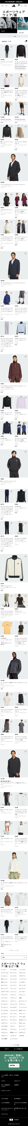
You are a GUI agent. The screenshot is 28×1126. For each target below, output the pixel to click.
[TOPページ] (13, 6)
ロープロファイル (14, 1007)
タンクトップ (23, 1001)
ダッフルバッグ (14, 1020)
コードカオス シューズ (14, 970)
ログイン (7, 1049)
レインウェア (14, 1039)
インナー (3, 969)
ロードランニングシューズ (14, 973)
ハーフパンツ (23, 979)
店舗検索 (16, 1085)
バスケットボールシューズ (14, 998)
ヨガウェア (22, 1032)
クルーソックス (23, 1014)
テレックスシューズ (14, 1014)
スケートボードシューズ (23, 985)
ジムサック (13, 1035)
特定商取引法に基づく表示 (20, 1109)
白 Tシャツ (22, 1026)
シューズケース (23, 970)
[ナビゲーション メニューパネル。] (2, 6)
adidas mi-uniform (5, 1090)
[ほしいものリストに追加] (11, 47)
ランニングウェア (14, 979)
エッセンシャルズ (5, 976)
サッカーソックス (5, 1017)
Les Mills (21, 1035)
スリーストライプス (5, 998)
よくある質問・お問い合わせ (7, 1076)
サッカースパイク (5, 1004)
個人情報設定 (17, 1098)
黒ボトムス (4, 982)
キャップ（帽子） (14, 1017)
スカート (12, 1026)
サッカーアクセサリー (5, 1014)
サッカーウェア (5, 1007)
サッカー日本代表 (5, 1011)
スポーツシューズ (5, 1001)
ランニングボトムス (14, 982)
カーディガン (5, 973)
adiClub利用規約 (5, 1102)
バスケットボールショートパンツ (14, 1001)
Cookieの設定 (4, 1098)
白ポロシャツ (23, 1020)
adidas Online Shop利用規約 (20, 1103)
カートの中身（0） (18, 1049)
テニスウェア (14, 1010)
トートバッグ (23, 1007)
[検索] (22, 6)
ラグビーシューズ (23, 976)
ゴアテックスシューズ (23, 973)
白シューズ (4, 988)
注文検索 (16, 1075)
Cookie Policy (4, 1114)
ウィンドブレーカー (23, 1029)
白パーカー (4, 985)
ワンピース (13, 1029)
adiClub (3, 1080)
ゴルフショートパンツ (5, 1033)
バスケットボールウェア (14, 995)
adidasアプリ (17, 1080)
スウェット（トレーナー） (22, 995)
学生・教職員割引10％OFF (5, 1085)
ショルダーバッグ (23, 982)
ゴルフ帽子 (4, 1039)
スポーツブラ (5, 991)
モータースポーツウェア (23, 989)
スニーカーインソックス (23, 992)
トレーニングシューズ (14, 992)
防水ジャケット (23, 1011)
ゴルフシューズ (5, 1020)
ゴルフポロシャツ (5, 1026)
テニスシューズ (23, 1004)
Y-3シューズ (13, 1004)
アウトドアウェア (5, 995)
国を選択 (16, 1119)
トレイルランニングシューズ (14, 976)
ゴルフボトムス (5, 1029)
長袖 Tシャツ (13, 1032)
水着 (20, 998)
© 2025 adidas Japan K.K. (14, 1124)
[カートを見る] (25, 6)
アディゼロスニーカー (23, 1017)
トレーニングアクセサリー (14, 989)
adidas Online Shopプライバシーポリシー (7, 1109)
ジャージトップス (14, 1023)
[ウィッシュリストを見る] (6, 6)
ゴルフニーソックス (5, 1036)
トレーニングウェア (14, 985)
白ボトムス (22, 1023)
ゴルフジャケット (5, 1023)
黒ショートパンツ (5, 979)
